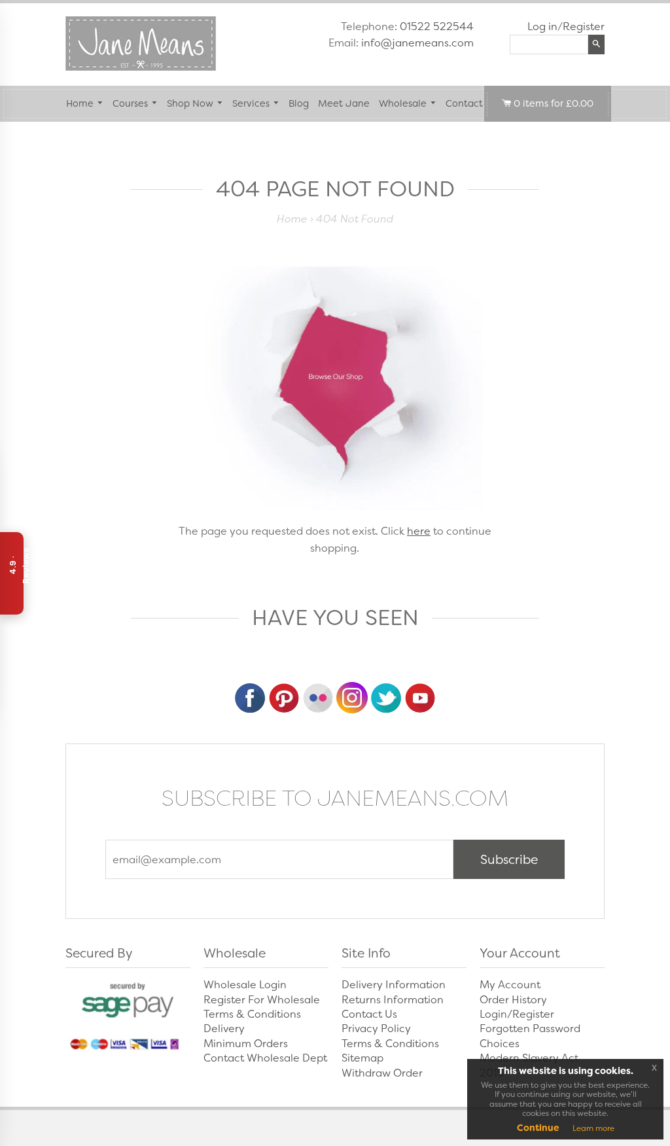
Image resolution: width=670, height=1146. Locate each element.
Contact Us (471, 104)
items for (553, 104)
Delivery (224, 1028)
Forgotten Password (530, 1028)
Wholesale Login (245, 985)
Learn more (593, 1128)
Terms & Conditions (252, 1014)
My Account (510, 985)
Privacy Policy (376, 1028)
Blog (299, 104)
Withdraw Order (382, 1073)
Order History (513, 1000)
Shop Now (190, 104)
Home (80, 104)
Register (584, 26)
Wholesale (403, 104)
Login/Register (517, 1014)
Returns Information (393, 1000)
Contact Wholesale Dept (265, 1058)
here (419, 531)
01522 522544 (437, 26)
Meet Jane (344, 104)
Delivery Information (394, 985)
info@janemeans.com (417, 43)
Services (251, 104)
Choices (500, 1043)
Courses (130, 104)
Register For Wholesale (261, 1000)
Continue (538, 1128)
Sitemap (362, 1058)
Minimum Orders (245, 1043)
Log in (542, 26)
